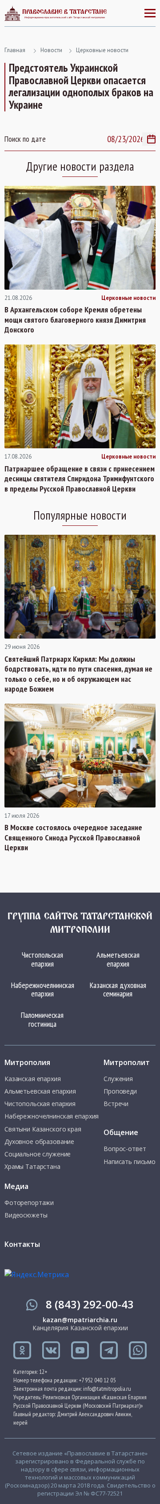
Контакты (22, 1244)
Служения (118, 1079)
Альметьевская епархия (118, 959)
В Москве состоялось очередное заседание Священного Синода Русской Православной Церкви (73, 837)
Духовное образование (39, 1142)
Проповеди (120, 1091)
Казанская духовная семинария (118, 989)
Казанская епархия (32, 1079)
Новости (51, 50)
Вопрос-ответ (125, 1149)
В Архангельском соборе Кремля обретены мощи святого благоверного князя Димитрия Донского (75, 320)
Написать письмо (130, 1162)
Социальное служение (37, 1154)
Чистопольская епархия (42, 959)
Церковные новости (102, 50)
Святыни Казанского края (42, 1129)
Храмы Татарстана (32, 1167)
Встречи (116, 1104)
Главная (14, 50)
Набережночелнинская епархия (42, 989)
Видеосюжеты (25, 1215)
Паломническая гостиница (42, 1019)
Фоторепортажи (29, 1203)
